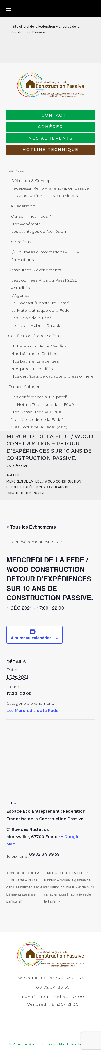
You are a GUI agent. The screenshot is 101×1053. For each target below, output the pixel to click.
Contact (54, 115)
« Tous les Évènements (31, 527)
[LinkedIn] (46, 54)
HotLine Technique (50, 149)
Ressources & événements (34, 269)
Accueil (13, 475)
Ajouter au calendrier (31, 638)
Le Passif (17, 170)
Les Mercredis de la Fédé (32, 710)
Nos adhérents (50, 138)
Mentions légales (75, 1044)
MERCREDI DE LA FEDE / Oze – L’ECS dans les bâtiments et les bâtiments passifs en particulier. (25, 886)
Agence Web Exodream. (35, 1044)
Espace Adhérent (25, 386)
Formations (19, 241)
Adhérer (50, 126)
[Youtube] (64, 54)
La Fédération (21, 205)
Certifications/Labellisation (33, 335)
